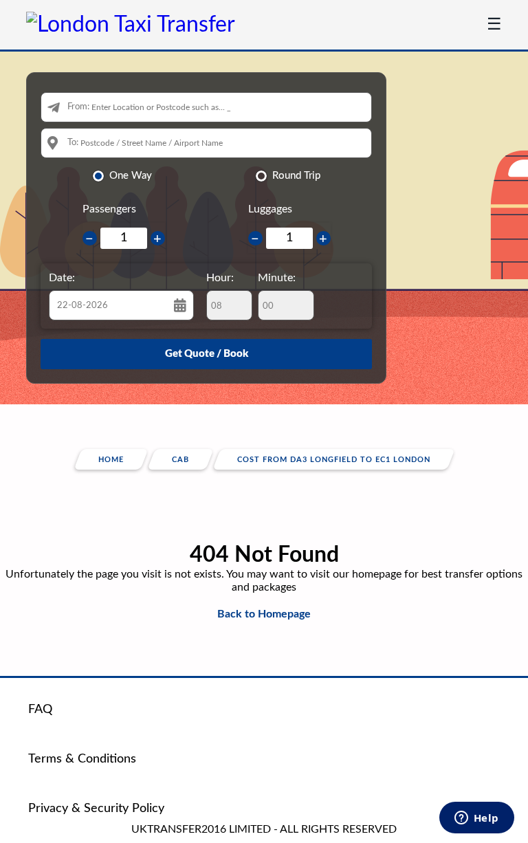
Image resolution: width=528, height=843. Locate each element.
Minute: (277, 277)
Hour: (220, 277)
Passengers (109, 209)
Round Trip (296, 176)
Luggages (270, 209)
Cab (180, 459)
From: (78, 106)
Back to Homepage (264, 614)
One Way (130, 176)
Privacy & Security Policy (96, 808)
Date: (62, 277)
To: (72, 142)
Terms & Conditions (82, 759)
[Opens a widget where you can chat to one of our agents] (476, 819)
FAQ (40, 709)
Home (111, 459)
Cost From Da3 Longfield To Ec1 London (333, 459)
